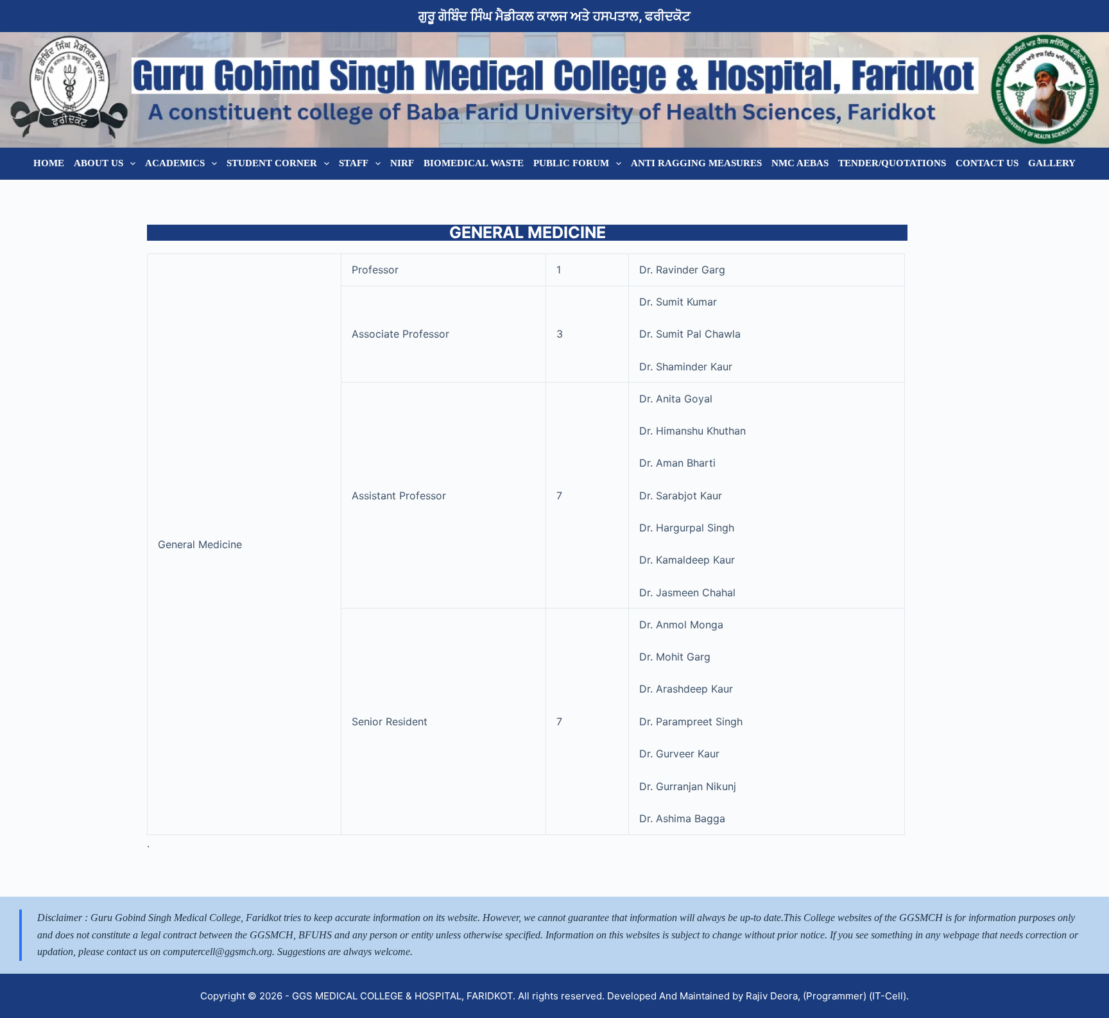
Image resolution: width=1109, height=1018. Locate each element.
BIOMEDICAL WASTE (474, 163)
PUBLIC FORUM (571, 163)
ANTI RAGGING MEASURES (696, 163)
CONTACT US (987, 163)
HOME (48, 163)
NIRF (402, 163)
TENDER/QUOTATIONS (892, 163)
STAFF (353, 163)
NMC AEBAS (800, 163)
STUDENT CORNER (272, 163)
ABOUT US (98, 163)
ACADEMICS (175, 163)
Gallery (1052, 163)
